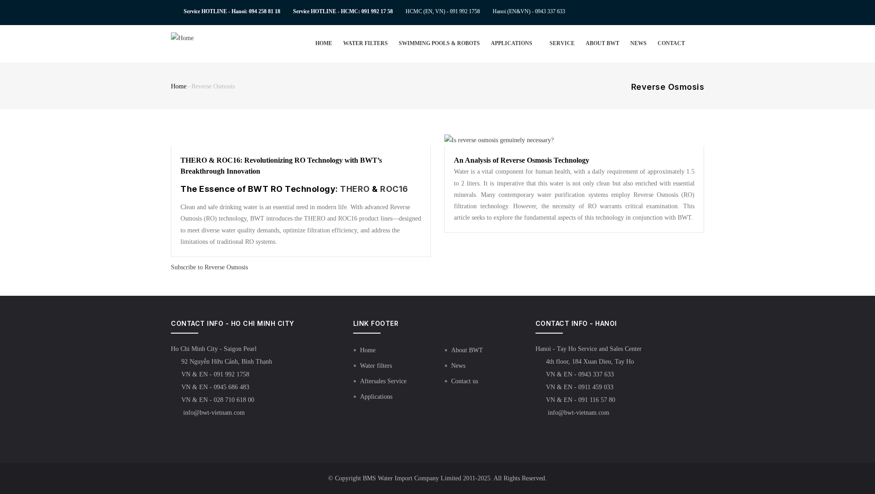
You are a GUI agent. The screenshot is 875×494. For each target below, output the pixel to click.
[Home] (197, 38)
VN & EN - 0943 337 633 (580, 374)
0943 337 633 (550, 11)
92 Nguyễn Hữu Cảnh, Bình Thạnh (226, 361)
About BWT (602, 43)
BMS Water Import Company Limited (412, 478)
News (638, 43)
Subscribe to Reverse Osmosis (209, 267)
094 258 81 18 (264, 11)
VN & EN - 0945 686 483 (215, 387)
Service (562, 43)
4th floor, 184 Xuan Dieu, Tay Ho (590, 361)
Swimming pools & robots (439, 43)
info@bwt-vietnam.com (213, 412)
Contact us (464, 381)
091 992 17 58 (377, 11)
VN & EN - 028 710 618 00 (217, 399)
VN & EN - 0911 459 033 (579, 387)
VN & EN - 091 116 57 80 (580, 399)
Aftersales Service (383, 381)
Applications (512, 43)
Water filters (365, 43)
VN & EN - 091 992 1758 (215, 374)
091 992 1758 (465, 11)
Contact (671, 43)
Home (323, 43)
